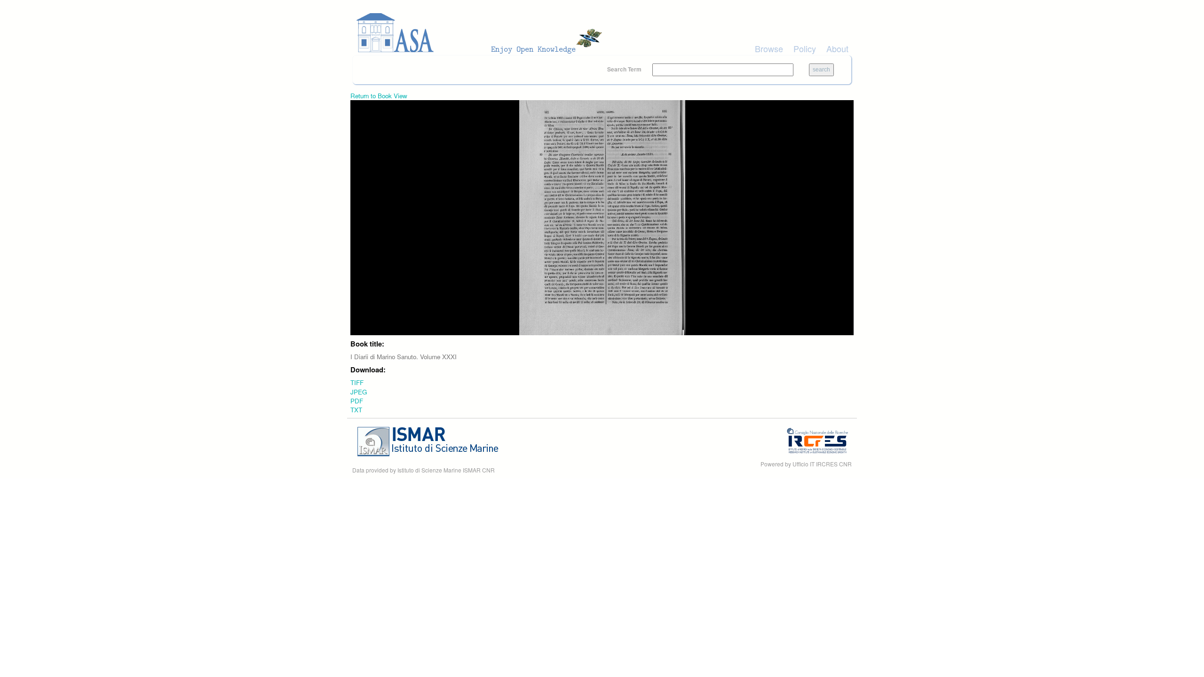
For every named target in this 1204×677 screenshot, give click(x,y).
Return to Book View (378, 95)
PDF (356, 400)
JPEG (358, 391)
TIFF (357, 382)
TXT (356, 409)
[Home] (482, 32)
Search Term (625, 69)
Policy (804, 48)
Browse (769, 48)
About (837, 48)
